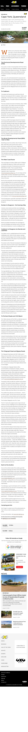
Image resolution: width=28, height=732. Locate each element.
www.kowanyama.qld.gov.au (8, 173)
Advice (3, 650)
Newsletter (4, 666)
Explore (3, 657)
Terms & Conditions (5, 672)
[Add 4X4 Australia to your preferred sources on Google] (14, 547)
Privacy (3, 674)
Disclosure (3, 676)
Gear (22, 9)
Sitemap (3, 678)
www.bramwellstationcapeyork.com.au (13, 379)
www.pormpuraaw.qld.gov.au (19, 196)
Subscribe (4, 663)
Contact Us (3, 682)
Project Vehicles (15, 9)
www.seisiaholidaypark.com (8, 478)
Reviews (8, 9)
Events (3, 653)
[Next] (26, 9)
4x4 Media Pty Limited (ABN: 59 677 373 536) (14, 684)
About (2, 680)
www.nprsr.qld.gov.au (19, 514)
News (2, 9)
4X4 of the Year (6, 647)
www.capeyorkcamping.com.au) (9, 491)
